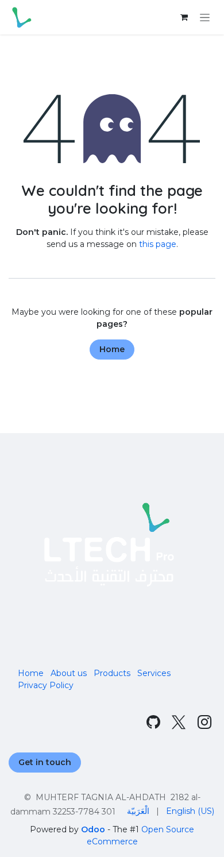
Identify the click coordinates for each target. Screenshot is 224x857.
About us (69, 673)
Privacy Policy (46, 685)
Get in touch (44, 762)
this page (157, 244)
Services (154, 673)
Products (112, 673)
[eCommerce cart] (183, 17)
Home (112, 349)
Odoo (94, 829)
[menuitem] (138, 811)
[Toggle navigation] (204, 17)
